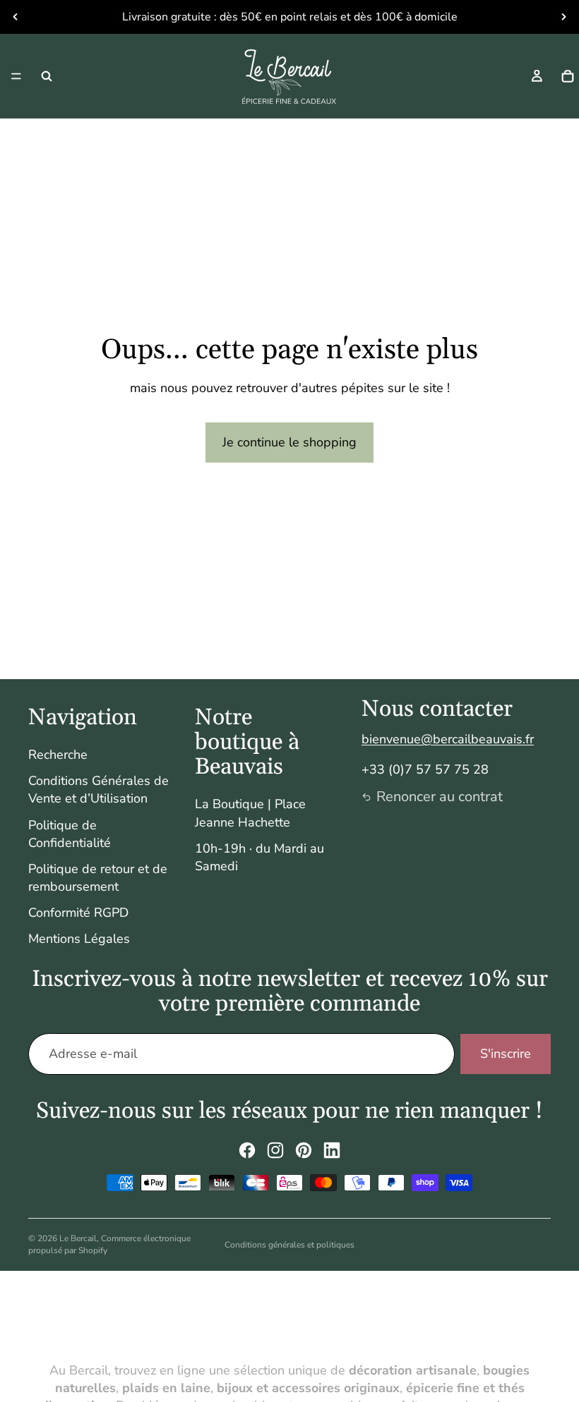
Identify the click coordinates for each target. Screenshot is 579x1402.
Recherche (58, 754)
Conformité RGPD (78, 912)
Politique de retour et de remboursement (97, 877)
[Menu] (16, 76)
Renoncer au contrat (439, 796)
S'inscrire (505, 1053)
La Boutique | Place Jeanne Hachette (250, 813)
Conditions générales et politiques (289, 1244)
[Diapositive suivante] (563, 16)
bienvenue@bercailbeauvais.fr (448, 739)
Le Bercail (78, 1238)
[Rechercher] (46, 76)
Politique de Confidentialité (69, 834)
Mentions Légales (79, 938)
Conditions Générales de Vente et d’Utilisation (98, 789)
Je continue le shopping (289, 442)
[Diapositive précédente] (15, 16)
